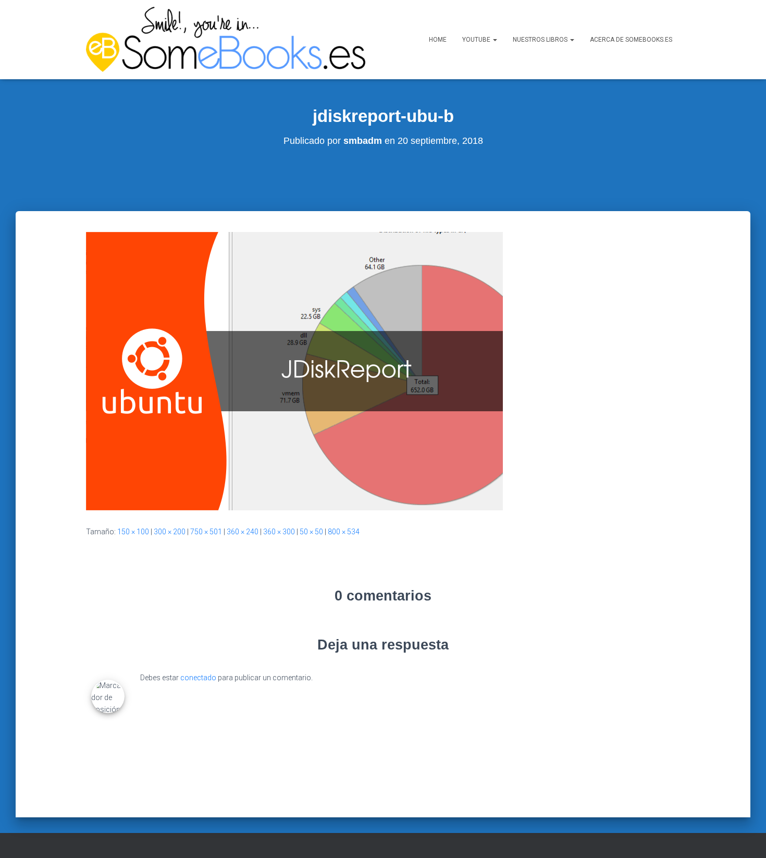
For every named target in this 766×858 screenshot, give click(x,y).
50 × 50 (311, 532)
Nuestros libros (541, 39)
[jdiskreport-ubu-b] (294, 370)
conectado (198, 677)
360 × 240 (242, 532)
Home (438, 39)
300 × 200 (170, 532)
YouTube (477, 39)
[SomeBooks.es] (225, 39)
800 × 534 (344, 532)
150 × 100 (133, 532)
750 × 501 (206, 532)
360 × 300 (279, 532)
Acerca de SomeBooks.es (631, 39)
